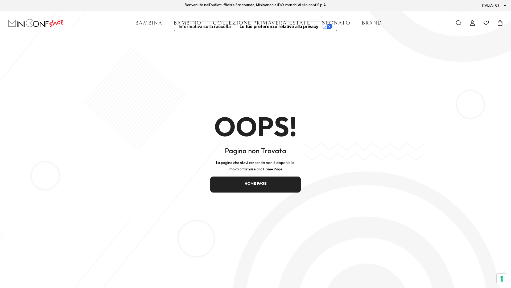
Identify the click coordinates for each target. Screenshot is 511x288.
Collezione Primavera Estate (262, 23)
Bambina (149, 23)
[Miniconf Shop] (36, 23)
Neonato (336, 23)
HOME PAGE (256, 183)
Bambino (188, 23)
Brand (372, 23)
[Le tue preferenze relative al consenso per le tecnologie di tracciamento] (502, 279)
